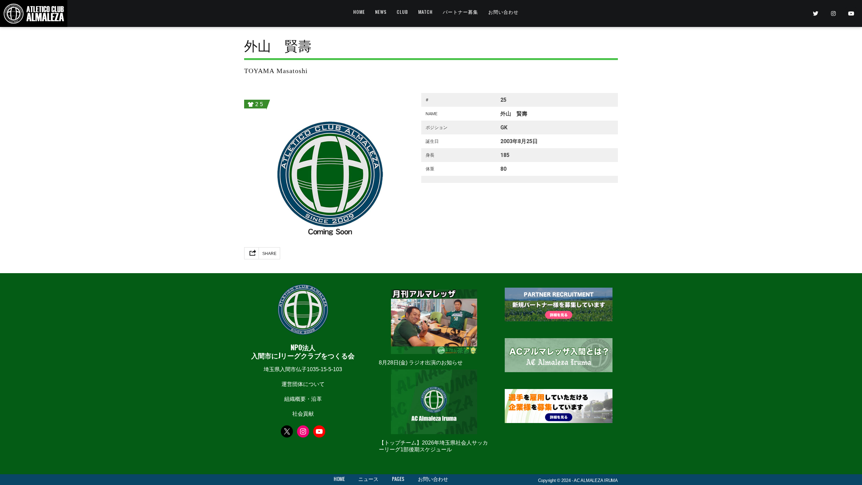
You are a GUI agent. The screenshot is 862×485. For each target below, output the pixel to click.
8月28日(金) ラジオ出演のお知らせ (421, 362)
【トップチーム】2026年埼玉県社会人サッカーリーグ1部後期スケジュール (433, 446)
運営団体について (303, 384)
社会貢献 (303, 414)
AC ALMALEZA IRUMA (596, 480)
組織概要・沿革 (303, 399)
